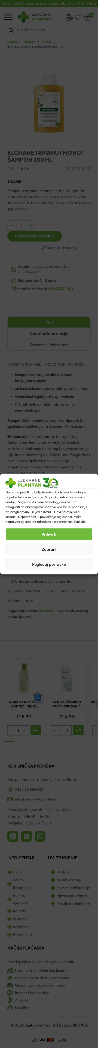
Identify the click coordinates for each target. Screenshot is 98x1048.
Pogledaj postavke (49, 564)
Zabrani (49, 549)
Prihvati (49, 534)
